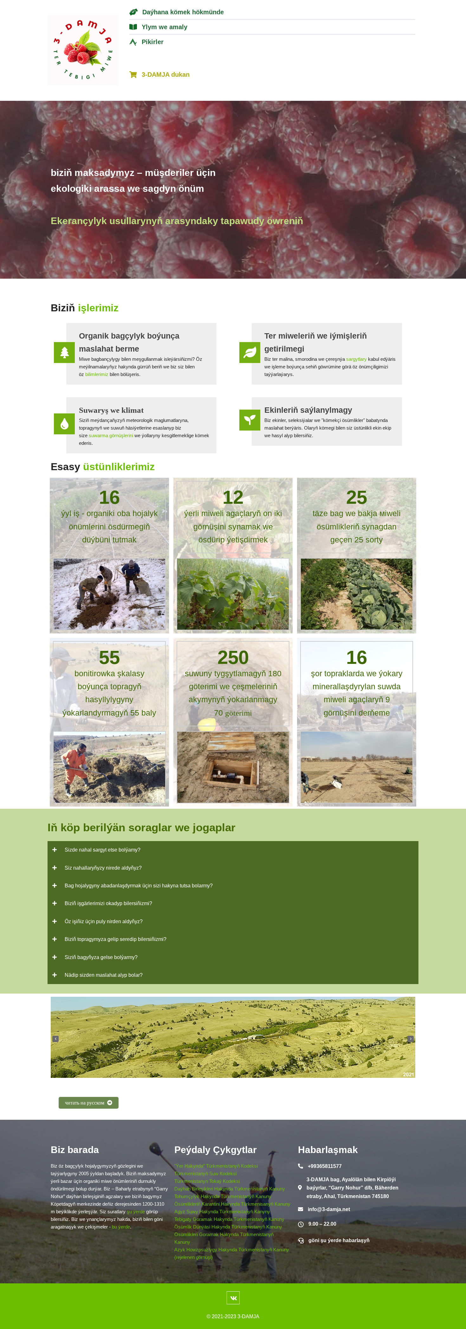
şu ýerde (136, 1211)
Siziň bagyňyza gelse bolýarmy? (101, 957)
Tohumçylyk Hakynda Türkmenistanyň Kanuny (222, 1196)
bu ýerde (121, 1226)
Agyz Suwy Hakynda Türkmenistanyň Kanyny (222, 1211)
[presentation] (55, 1039)
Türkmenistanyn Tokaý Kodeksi (207, 1181)
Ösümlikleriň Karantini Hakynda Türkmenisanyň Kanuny (232, 1204)
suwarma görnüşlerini (111, 435)
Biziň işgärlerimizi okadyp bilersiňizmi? (108, 903)
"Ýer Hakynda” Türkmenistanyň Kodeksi (216, 1166)
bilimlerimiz (96, 374)
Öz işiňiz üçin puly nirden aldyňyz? (104, 921)
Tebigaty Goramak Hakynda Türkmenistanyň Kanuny (229, 1219)
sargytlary (356, 359)
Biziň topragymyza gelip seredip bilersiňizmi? (115, 939)
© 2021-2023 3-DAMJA (233, 1316)
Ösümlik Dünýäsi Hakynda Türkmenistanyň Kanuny (228, 1226)
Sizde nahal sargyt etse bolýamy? (102, 850)
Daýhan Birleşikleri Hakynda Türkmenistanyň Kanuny (229, 1188)
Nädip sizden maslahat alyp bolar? (104, 975)
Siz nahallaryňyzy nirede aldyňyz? (103, 868)
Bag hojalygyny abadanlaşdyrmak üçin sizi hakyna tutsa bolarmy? (139, 885)
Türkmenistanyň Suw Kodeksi (205, 1173)
